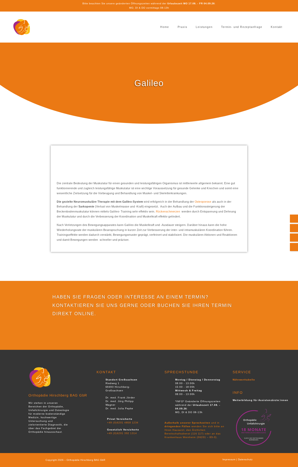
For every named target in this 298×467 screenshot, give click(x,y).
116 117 (197, 433)
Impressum (229, 459)
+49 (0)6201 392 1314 (122, 433)
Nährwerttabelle (244, 379)
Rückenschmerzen (168, 211)
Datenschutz (245, 459)
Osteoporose (203, 201)
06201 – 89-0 (207, 437)
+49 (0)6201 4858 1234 (122, 422)
